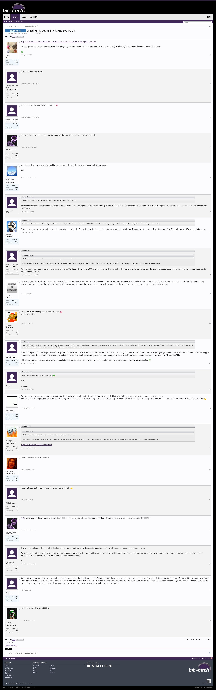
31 (17, 508)
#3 (210, 117)
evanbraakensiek (12, 119)
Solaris (8, 502)
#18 (210, 564)
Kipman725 (10, 440)
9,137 (16, 478)
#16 (210, 500)
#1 (210, 55)
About (7, 667)
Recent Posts (20, 21)
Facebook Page (9, 676)
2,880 (16, 302)
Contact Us (194, 658)
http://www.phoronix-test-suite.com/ (36, 444)
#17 (210, 530)
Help (199, 658)
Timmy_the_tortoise (12, 86)
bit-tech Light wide (9, 658)
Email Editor (8, 670)
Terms (7, 672)
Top (208, 658)
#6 (210, 211)
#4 (210, 147)
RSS (211, 658)
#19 (210, 590)
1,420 (16, 156)
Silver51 (8, 234)
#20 (210, 620)
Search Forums (8, 21)
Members (33, 17)
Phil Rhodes (10, 562)
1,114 (16, 630)
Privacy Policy (208, 687)
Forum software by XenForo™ (19, 687)
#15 (210, 470)
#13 (210, 408)
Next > (22, 36)
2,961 (16, 241)
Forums (15, 17)
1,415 (16, 568)
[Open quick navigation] (209, 26)
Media (24, 17)
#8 (210, 275)
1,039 (16, 95)
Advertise (8, 674)
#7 (210, 232)
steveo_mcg (10, 356)
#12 (210, 389)
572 (17, 332)
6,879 (16, 187)
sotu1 (8, 296)
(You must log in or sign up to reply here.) (198, 639)
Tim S (33, 33)
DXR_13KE (9, 472)
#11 (210, 363)
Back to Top (8, 677)
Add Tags (11, 642)
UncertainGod (11, 149)
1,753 (16, 448)
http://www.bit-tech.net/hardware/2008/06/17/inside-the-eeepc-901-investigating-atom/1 (58, 41)
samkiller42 (10, 179)
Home (6, 17)
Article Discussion (19, 33)
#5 (210, 177)
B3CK (7, 592)
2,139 (16, 417)
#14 (210, 448)
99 (17, 125)
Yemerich (9, 622)
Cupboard (9, 410)
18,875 (16, 62)
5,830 (16, 362)
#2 (210, 83)
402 (17, 598)
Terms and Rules (198, 687)
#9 (210, 293)
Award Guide (9, 669)
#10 (210, 324)
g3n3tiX (8, 326)
